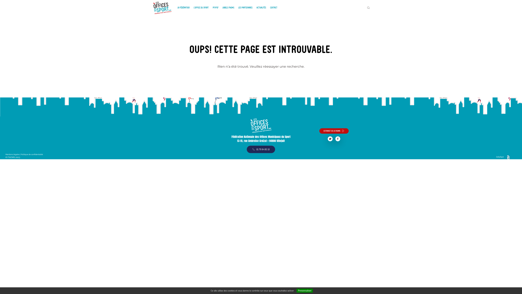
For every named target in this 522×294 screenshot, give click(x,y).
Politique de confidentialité (32, 154)
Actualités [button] (261, 8)
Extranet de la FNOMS (332, 131)
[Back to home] (162, 7)
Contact (273, 8)
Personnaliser (304, 291)
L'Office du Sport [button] (201, 8)
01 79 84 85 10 (263, 149)
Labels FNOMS (228, 8)
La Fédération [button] (184, 8)
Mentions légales (12, 154)
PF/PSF (215, 8)
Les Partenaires (245, 8)
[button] (368, 7)
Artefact (500, 157)
